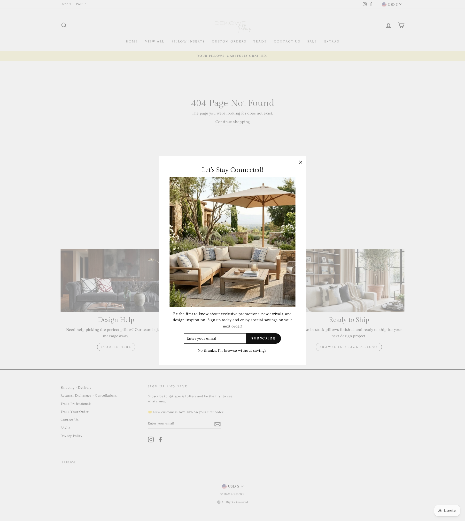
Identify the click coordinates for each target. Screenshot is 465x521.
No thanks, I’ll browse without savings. (233, 350)
